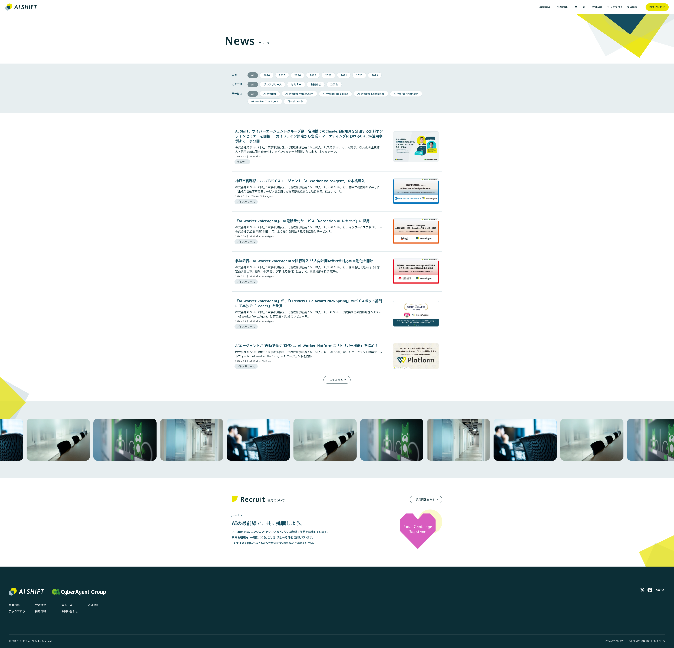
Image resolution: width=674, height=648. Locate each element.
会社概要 (40, 562)
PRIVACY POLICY (614, 599)
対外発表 (93, 562)
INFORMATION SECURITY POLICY (647, 599)
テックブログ (17, 569)
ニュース (66, 562)
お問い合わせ (69, 569)
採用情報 (40, 569)
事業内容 (14, 562)
